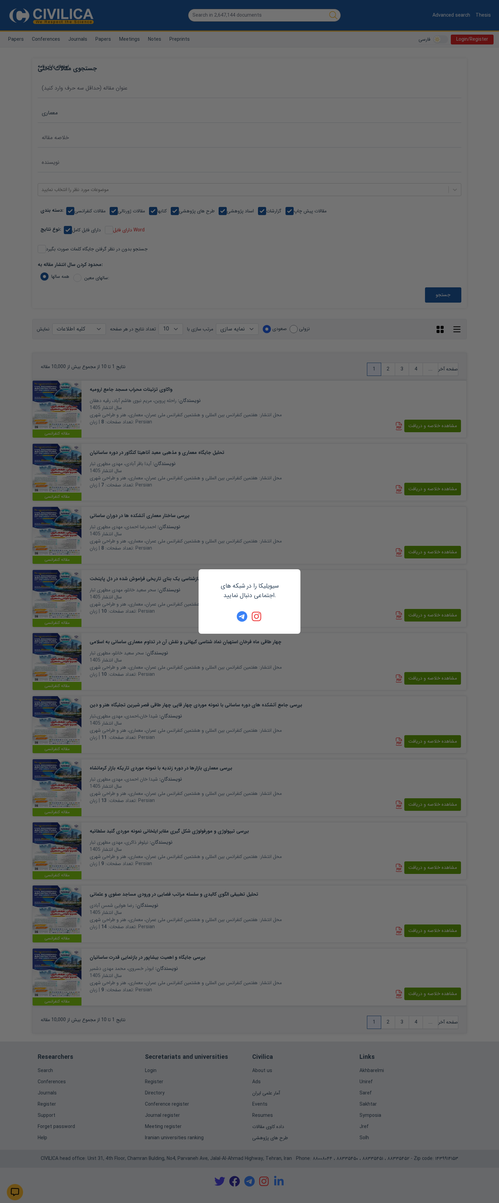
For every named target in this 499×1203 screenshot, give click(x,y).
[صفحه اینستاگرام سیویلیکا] (257, 616)
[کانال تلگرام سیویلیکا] (242, 616)
